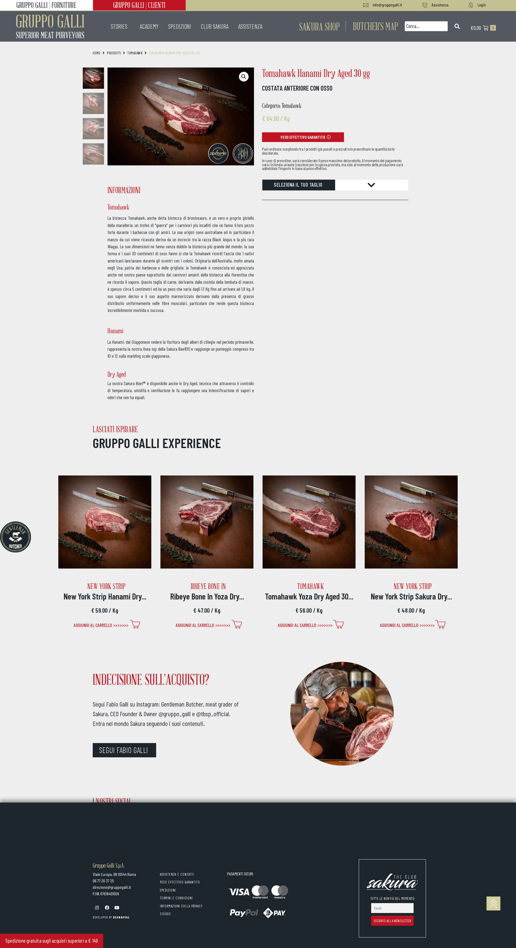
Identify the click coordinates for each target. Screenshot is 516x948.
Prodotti (114, 53)
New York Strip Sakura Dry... (411, 596)
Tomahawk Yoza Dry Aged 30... (309, 596)
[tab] (335, 185)
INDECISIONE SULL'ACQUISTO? (151, 679)
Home (97, 53)
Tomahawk (134, 53)
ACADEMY (149, 26)
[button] (375, 26)
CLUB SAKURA (214, 26)
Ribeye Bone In (208, 586)
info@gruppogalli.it (387, 4)
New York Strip (106, 586)
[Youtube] (117, 907)
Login (482, 4)
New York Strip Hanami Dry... (104, 596)
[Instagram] (97, 907)
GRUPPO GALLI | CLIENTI (139, 5)
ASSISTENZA (250, 26)
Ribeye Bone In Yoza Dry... (207, 596)
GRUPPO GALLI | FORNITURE (46, 5)
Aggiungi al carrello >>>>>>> (101, 625)
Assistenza (440, 4)
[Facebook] (107, 907)
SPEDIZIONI (179, 26)
